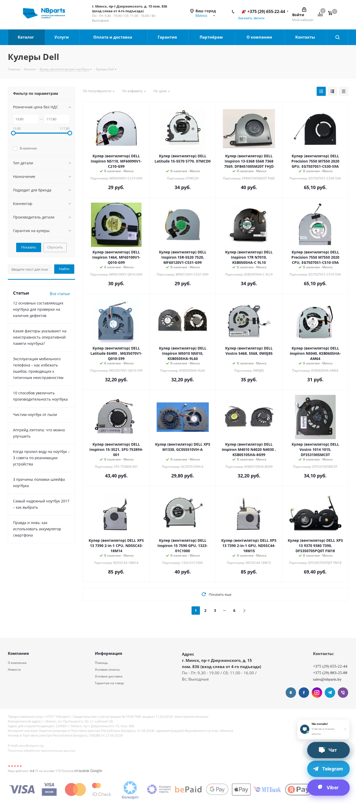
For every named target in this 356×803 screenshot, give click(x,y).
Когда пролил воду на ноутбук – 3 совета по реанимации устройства (41, 457)
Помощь (101, 663)
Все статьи (60, 293)
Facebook (304, 692)
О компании (260, 37)
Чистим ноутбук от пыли (35, 414)
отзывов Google (88, 770)
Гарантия (168, 37)
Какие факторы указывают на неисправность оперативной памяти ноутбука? (39, 337)
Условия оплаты (107, 669)
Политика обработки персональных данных (42, 750)
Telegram (330, 692)
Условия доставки (108, 676)
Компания (18, 653)
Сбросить (55, 247)
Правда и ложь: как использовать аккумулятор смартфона (37, 529)
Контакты (305, 37)
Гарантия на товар (109, 683)
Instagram (317, 692)
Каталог (26, 37)
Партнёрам (212, 37)
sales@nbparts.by (31, 745)
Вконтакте (291, 692)
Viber (343, 692)
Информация (108, 653)
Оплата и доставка (113, 37)
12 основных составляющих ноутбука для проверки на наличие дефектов (38, 309)
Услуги (62, 37)
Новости (14, 669)
